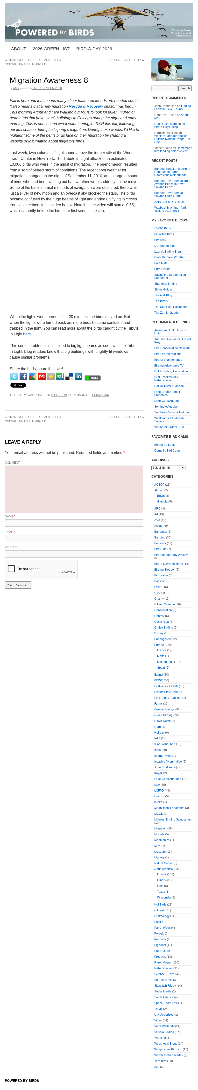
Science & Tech (164, 974)
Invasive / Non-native (168, 761)
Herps (158, 727)
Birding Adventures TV (169, 365)
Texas (161, 891)
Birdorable (161, 575)
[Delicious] (69, 376)
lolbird (158, 802)
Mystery (159, 857)
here (27, 334)
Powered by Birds (22, 1081)
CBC (157, 593)
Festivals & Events (166, 686)
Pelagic (159, 933)
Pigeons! (160, 945)
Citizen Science (164, 604)
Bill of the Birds (164, 234)
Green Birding (163, 715)
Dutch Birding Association (171, 371)
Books (158, 581)
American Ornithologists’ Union (170, 332)
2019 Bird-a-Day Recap (171, 125)
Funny (158, 703)
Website (11, 547)
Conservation (163, 610)
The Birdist (161, 301)
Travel (158, 1009)
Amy (16, 88)
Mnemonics (162, 840)
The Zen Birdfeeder (167, 312)
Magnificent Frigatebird (169, 808)
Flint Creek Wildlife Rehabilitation (166, 378)
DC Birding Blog (165, 246)
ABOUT (18, 48)
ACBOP (159, 484)
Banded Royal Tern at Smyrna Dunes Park (168, 194)
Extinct (158, 674)
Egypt (161, 495)
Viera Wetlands (164, 1026)
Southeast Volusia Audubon (172, 412)
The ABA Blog (163, 295)
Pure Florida (162, 269)
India (157, 750)
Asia (157, 520)
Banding (159, 537)
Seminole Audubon (166, 406)
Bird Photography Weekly (171, 555)
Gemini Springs (164, 709)
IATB (157, 738)
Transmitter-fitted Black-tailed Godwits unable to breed (33, 419)
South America (163, 997)
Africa (158, 490)
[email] (42, 376)
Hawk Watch (162, 721)
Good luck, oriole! (127, 60)
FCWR (158, 680)
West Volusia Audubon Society (169, 420)
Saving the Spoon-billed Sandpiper (170, 276)
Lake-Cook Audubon (167, 401)
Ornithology (162, 916)
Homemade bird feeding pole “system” (173, 149)
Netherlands (165, 662)
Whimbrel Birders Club (169, 427)
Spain (161, 667)
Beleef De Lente (165, 444)
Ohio (160, 886)
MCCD (158, 813)
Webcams (160, 1038)
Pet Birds (160, 939)
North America (163, 869)
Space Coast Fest (165, 1003)
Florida (161, 874)
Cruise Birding (163, 627)
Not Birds (160, 904)
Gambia (162, 501)
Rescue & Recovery (86, 106)
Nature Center (163, 863)
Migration (59, 395)
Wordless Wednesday (168, 1055)
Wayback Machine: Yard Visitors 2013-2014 (170, 209)
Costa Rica (161, 621)
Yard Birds (161, 1061)
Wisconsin (164, 897)
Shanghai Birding (165, 283)
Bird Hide (160, 549)
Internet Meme (163, 755)
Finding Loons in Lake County (172, 107)
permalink (100, 395)
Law (157, 784)
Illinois (161, 880)
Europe (159, 645)
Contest (159, 616)
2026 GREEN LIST (51, 48)
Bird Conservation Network (172, 348)
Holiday (159, 732)
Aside (158, 526)
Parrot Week (162, 927)
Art (156, 514)
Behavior (160, 543)
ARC (157, 508)
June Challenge (164, 767)
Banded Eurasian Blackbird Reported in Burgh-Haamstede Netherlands (172, 172)
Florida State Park (166, 692)
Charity (159, 598)
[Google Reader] (32, 376)
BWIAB (158, 587)
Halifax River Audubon (169, 386)
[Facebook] (23, 376)
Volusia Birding (164, 1032)
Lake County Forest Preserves (167, 393)
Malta (160, 656)
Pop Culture (162, 951)
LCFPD (159, 790)
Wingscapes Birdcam (168, 1049)
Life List (159, 796)
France (161, 650)
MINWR (159, 834)
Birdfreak (160, 240)
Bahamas (160, 531)
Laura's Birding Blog (167, 251)
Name (10, 516)
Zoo (156, 1067)
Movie (158, 846)
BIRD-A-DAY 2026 (94, 48)
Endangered (162, 639)
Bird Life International (168, 354)
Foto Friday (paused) (168, 698)
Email (10, 532)
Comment (13, 462)
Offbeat (159, 910)
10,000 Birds (162, 228)
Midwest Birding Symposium (172, 819)
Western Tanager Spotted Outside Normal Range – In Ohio (172, 139)
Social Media (162, 991)
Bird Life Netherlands (168, 359)
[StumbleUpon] (60, 376)
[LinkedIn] (78, 376)
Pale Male (161, 263)
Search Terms (163, 980)
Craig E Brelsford (165, 124)
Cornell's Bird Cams (167, 450)
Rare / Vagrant (163, 962)
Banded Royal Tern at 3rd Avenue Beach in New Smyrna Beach (171, 184)
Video (158, 1020)
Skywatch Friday (165, 985)
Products (160, 956)
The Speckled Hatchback (170, 307)
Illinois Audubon (164, 744)
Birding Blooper (164, 569)
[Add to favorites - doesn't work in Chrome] (51, 376)
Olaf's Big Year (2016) (168, 257)
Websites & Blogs (165, 1043)
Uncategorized (164, 1014)
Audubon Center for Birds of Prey (172, 341)
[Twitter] (14, 376)
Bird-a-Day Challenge (168, 564)
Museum (160, 851)
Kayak (158, 773)
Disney (158, 633)
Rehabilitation (163, 968)
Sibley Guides (163, 289)
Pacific (158, 922)
